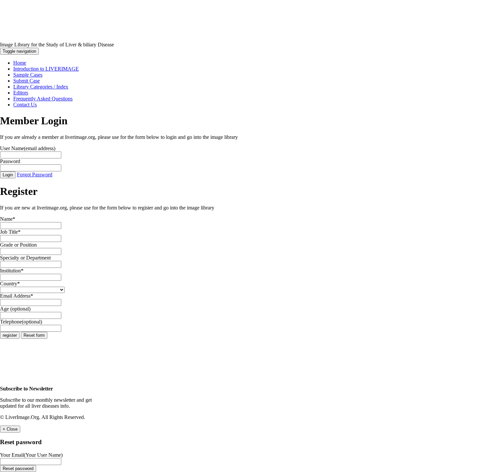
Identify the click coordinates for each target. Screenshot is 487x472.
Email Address (16, 296)
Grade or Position (18, 245)
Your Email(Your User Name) (31, 455)
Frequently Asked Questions (43, 98)
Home (19, 63)
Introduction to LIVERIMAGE (46, 69)
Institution (12, 270)
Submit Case (26, 81)
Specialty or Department (25, 258)
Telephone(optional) (21, 321)
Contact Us (25, 104)
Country (10, 283)
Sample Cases (27, 75)
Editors (20, 92)
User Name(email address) (27, 148)
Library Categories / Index (40, 86)
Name (7, 219)
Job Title (10, 232)
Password (10, 161)
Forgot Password (34, 174)
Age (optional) (15, 309)
